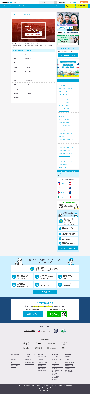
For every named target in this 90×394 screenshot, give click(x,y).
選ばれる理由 (22, 6)
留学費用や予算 (41, 359)
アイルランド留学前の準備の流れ (64, 150)
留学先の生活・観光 (42, 364)
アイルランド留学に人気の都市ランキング (66, 139)
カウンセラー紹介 (42, 6)
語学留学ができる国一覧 (21, 8)
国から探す (4, 6)
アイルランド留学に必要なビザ (64, 159)
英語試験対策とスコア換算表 (64, 119)
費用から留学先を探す (29, 358)
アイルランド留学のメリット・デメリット (66, 85)
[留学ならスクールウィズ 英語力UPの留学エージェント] (7, 3)
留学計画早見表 (61, 116)
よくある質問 (54, 362)
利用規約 (53, 365)
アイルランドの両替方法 (63, 164)
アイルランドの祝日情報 (38, 8)
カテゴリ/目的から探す (12, 6)
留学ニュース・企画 (42, 367)
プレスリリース (32, 385)
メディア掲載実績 (45, 339)
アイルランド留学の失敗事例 (64, 113)
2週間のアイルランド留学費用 (64, 94)
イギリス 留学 (13, 362)
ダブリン (60, 173)
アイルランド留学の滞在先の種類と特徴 (66, 147)
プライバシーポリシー (56, 371)
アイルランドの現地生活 (63, 130)
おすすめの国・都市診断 (29, 364)
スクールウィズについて (56, 356)
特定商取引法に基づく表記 (57, 370)
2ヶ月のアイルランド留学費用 (64, 102)
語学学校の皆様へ (55, 364)
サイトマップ (54, 380)
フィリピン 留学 (14, 356)
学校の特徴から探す (28, 356)
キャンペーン (50, 6)
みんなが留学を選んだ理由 (57, 359)
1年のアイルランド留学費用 (64, 111)
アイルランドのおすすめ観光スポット (65, 133)
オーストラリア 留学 (15, 361)
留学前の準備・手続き (42, 362)
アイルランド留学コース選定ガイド (65, 144)
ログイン (76, 2)
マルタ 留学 (13, 367)
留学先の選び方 (41, 361)
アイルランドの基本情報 (63, 83)
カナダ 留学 (13, 359)
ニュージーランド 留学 (15, 364)
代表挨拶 (23, 385)
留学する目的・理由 (42, 356)
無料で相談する (71, 6)
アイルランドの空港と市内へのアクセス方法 (66, 161)
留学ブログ (40, 354)
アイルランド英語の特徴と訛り (64, 122)
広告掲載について (39, 385)
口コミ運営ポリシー (55, 377)
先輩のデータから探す (29, 361)
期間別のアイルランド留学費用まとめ (65, 88)
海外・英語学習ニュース (43, 368)
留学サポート (34, 6)
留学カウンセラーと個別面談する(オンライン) (33, 314)
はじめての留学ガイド (69, 370)
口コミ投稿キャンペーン (70, 367)
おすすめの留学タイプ (42, 358)
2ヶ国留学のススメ (62, 136)
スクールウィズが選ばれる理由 (67, 248)
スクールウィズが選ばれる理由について (45, 292)
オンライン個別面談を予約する (67, 55)
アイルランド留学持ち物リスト (64, 156)
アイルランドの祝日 (62, 167)
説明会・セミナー (58, 6)
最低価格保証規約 (55, 368)
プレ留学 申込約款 (55, 376)
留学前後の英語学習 (42, 370)
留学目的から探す (28, 359)
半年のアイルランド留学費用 (64, 108)
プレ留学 (28, 6)
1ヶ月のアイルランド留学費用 (64, 99)
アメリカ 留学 (13, 358)
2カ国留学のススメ (69, 371)
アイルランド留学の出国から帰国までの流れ (66, 153)
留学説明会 (67, 368)
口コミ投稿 (62, 2)
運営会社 (19, 385)
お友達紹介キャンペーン (70, 365)
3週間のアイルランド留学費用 (64, 97)
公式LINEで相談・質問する (55, 314)
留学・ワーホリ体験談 (69, 362)
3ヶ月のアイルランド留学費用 (64, 105)
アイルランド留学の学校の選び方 (64, 142)
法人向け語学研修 (46, 385)
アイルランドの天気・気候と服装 (64, 125)
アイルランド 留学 (14, 365)
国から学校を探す (15, 354)
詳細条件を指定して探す (29, 362)
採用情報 (27, 385)
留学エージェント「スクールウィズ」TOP (9, 8)
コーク (60, 175)
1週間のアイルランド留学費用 (64, 91)
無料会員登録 (84, 2)
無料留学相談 (67, 356)
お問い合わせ (54, 379)
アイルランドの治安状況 (63, 128)
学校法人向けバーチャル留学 (55, 385)
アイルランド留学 (30, 8)
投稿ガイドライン (55, 373)
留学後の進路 (40, 365)
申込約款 (53, 374)
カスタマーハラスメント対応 (57, 367)
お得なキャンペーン (69, 364)
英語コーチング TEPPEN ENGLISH (66, 385)
